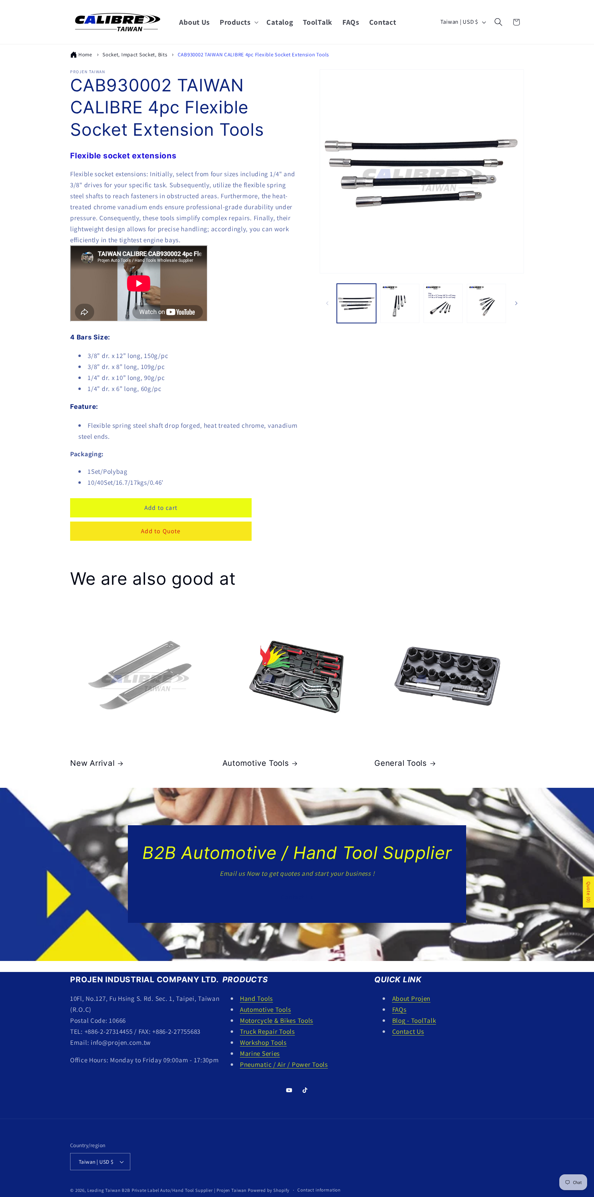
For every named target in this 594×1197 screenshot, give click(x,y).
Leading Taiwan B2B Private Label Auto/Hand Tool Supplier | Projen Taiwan (166, 1190)
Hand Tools (256, 998)
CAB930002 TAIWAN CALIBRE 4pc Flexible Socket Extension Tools (253, 54)
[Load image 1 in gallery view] (356, 303)
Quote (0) (588, 892)
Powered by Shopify (268, 1190)
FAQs (399, 1009)
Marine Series (260, 1053)
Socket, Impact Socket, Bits (134, 54)
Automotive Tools (255, 763)
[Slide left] (327, 303)
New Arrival (92, 763)
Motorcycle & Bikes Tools (276, 1020)
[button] (238, 22)
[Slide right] (516, 303)
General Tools (400, 763)
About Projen (411, 998)
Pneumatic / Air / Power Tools (284, 1064)
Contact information (319, 1190)
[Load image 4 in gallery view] (486, 303)
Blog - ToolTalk (414, 1020)
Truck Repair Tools (267, 1031)
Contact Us (297, 897)
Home (85, 54)
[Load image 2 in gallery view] (399, 303)
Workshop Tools (263, 1042)
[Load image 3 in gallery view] (443, 303)
